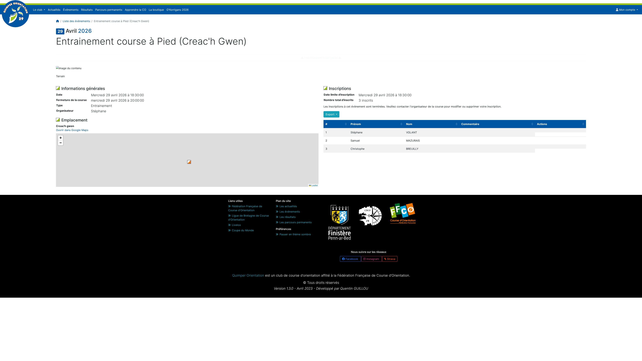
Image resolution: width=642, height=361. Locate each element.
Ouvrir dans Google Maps (72, 130)
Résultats (87, 9)
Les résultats (288, 217)
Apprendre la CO (135, 9)
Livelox (236, 225)
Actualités (54, 9)
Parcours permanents (108, 9)
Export (330, 114)
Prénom (356, 124)
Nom (409, 124)
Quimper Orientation (248, 275)
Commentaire (470, 124)
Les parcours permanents (296, 222)
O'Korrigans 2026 (178, 9)
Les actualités (288, 206)
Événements (70, 9)
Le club (38, 9)
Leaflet (314, 185)
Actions (542, 124)
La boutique (156, 9)
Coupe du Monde (243, 230)
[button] (189, 162)
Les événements (290, 211)
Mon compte (627, 9)
